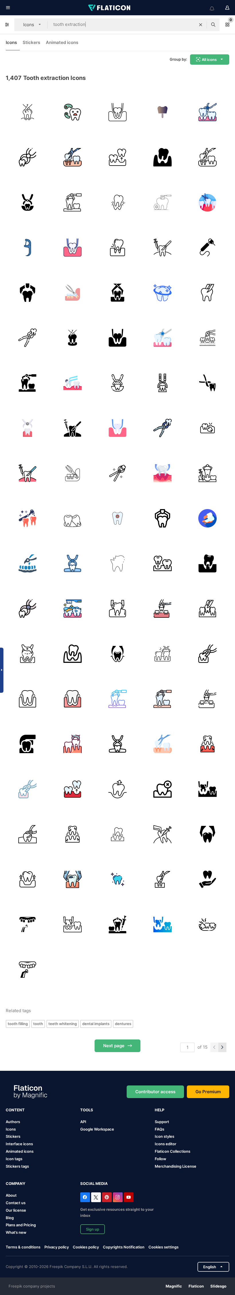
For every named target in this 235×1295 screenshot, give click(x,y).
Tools (86, 1110)
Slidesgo (218, 1286)
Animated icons (62, 42)
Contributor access (155, 1091)
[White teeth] (117, 879)
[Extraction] (27, 157)
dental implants (95, 1023)
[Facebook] (85, 1197)
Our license (16, 1210)
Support (162, 1121)
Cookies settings (163, 1247)
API (83, 1121)
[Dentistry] (27, 698)
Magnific (174, 1286)
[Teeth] (207, 112)
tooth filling (18, 1023)
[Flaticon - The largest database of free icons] (109, 8)
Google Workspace (97, 1129)
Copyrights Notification (123, 1247)
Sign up (92, 1229)
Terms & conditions (23, 1247)
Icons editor (165, 1143)
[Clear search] (200, 24)
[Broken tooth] (117, 518)
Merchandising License (175, 1166)
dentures (123, 1023)
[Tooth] (72, 292)
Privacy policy (56, 1247)
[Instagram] (118, 1197)
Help (159, 1110)
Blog (10, 1217)
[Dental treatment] (27, 518)
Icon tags (14, 1158)
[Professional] (117, 473)
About (11, 1195)
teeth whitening (62, 1023)
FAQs (159, 1129)
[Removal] (27, 292)
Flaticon (196, 1286)
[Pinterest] (107, 1197)
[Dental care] (162, 202)
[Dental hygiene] (162, 292)
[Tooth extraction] (27, 112)
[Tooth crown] (162, 112)
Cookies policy (86, 1247)
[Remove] (117, 789)
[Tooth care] (207, 879)
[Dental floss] (27, 247)
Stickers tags (17, 1166)
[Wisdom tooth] (72, 518)
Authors (13, 1121)
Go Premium (208, 1091)
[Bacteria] (72, 112)
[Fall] (162, 157)
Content (15, 1110)
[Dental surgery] (162, 247)
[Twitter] (96, 1197)
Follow (160, 1158)
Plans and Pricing (21, 1225)
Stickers (31, 42)
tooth (38, 1023)
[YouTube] (129, 1197)
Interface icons (19, 1143)
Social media (94, 1183)
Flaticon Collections (172, 1151)
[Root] (207, 428)
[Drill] (207, 247)
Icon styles (164, 1136)
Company (15, 1183)
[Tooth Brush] (72, 608)
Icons (11, 42)
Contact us (16, 1202)
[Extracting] (207, 382)
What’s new (16, 1232)
